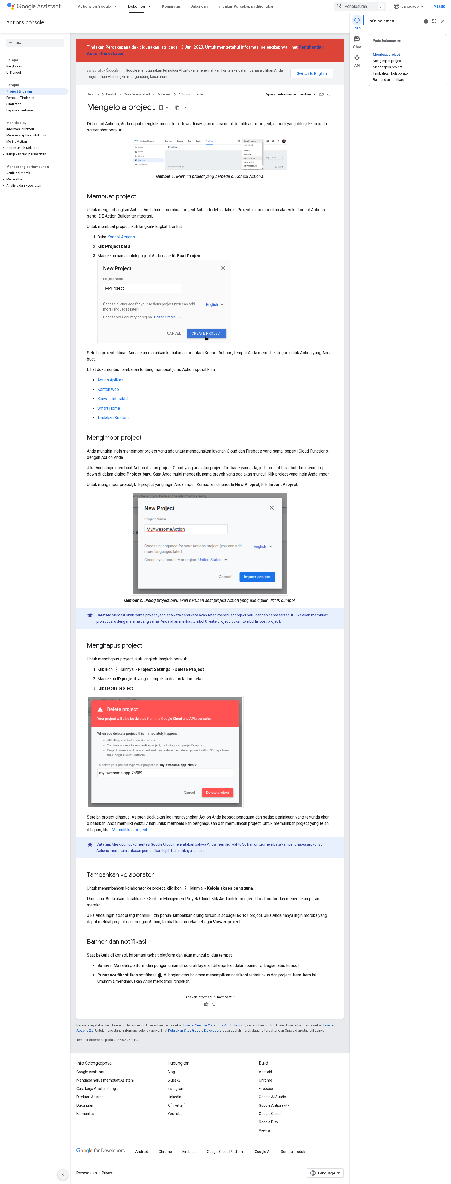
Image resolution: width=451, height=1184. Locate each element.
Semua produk (293, 1151)
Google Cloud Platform (225, 1151)
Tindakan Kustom (113, 417)
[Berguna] (321, 94)
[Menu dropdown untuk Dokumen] (151, 6)
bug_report (426, 21)
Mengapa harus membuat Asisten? (105, 1080)
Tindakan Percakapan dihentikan (245, 6)
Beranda (93, 94)
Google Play (268, 1122)
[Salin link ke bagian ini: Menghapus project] (148, 646)
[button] (34, 148)
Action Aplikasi (110, 379)
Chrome (265, 1080)
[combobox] (360, 6)
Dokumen (136, 6)
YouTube (175, 1114)
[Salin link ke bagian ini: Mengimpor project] (147, 438)
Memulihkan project (129, 829)
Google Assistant (137, 94)
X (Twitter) (176, 1105)
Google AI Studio (272, 1097)
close (443, 21)
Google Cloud (270, 1114)
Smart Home (108, 408)
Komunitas (171, 6)
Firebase (266, 1088)
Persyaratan (86, 1173)
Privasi (107, 1173)
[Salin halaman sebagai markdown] (177, 107)
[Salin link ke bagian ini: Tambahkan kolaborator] (159, 875)
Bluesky (174, 1080)
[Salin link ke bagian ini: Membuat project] (142, 197)
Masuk (439, 6)
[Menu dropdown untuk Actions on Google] (117, 6)
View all (265, 1130)
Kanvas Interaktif (112, 398)
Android (265, 1072)
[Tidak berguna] (329, 94)
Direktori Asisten (90, 1097)
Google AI (262, 1151)
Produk (111, 94)
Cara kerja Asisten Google (97, 1088)
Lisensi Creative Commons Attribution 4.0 (214, 1025)
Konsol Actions (121, 236)
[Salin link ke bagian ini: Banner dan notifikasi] (151, 942)
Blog (171, 1072)
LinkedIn (174, 1097)
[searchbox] (35, 43)
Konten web (108, 389)
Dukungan (199, 6)
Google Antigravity (274, 1105)
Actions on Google (94, 6)
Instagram (176, 1088)
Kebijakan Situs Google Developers (194, 1030)
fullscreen (434, 21)
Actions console (25, 22)
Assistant (49, 6)
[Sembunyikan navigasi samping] (63, 1174)
